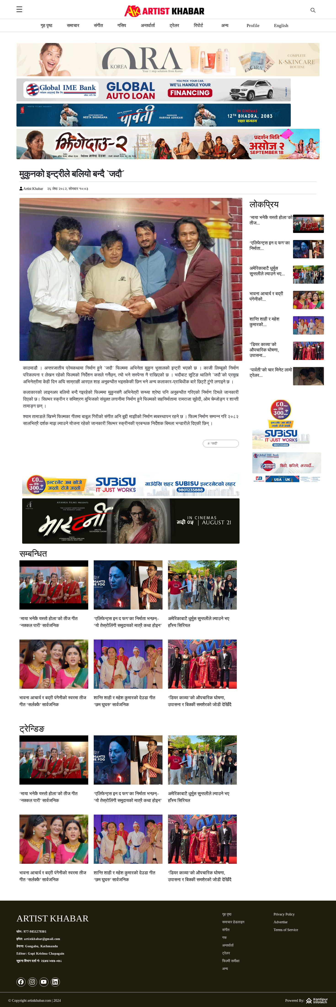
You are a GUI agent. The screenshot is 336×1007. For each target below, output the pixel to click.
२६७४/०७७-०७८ (51, 961)
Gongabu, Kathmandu (41, 946)
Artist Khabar (33, 189)
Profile (253, 25)
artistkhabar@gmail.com (42, 939)
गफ (224, 938)
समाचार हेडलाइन (233, 922)
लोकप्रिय (264, 204)
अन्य (224, 25)
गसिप (121, 25)
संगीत (98, 25)
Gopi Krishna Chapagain (46, 953)
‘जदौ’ (214, 443)
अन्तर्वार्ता (148, 25)
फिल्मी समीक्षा (231, 961)
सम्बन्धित (33, 554)
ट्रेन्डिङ (31, 729)
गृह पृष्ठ (46, 25)
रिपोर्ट (198, 25)
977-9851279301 (35, 931)
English (281, 25)
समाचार (73, 25)
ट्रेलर (174, 25)
